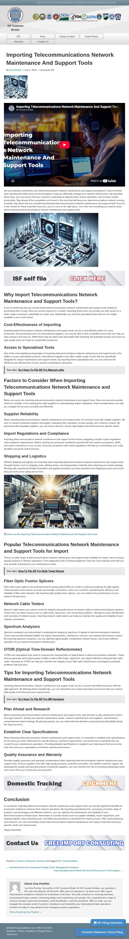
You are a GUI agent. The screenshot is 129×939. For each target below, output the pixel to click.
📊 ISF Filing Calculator (108, 922)
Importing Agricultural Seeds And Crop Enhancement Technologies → (88, 870)
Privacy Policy (44, 931)
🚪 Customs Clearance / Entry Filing (100, 932)
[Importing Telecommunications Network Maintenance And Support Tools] (16, 87)
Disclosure (12, 934)
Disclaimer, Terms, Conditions (21, 931)
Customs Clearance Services (30, 861)
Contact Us (43, 41)
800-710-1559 (44, 3)
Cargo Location (67, 36)
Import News (91, 36)
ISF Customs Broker (68, 861)
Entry (43, 36)
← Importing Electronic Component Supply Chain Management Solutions (42, 867)
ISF (18, 36)
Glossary (18, 41)
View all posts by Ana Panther (26, 912)
